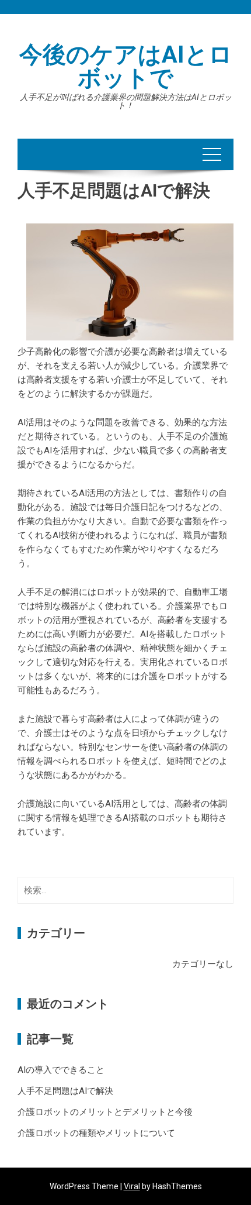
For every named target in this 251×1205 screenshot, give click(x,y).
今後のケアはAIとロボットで (125, 66)
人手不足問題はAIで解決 (65, 1091)
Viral (132, 1186)
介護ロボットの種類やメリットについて (96, 1133)
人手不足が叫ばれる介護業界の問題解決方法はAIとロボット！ (126, 101)
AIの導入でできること (61, 1070)
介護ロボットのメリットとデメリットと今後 (105, 1112)
